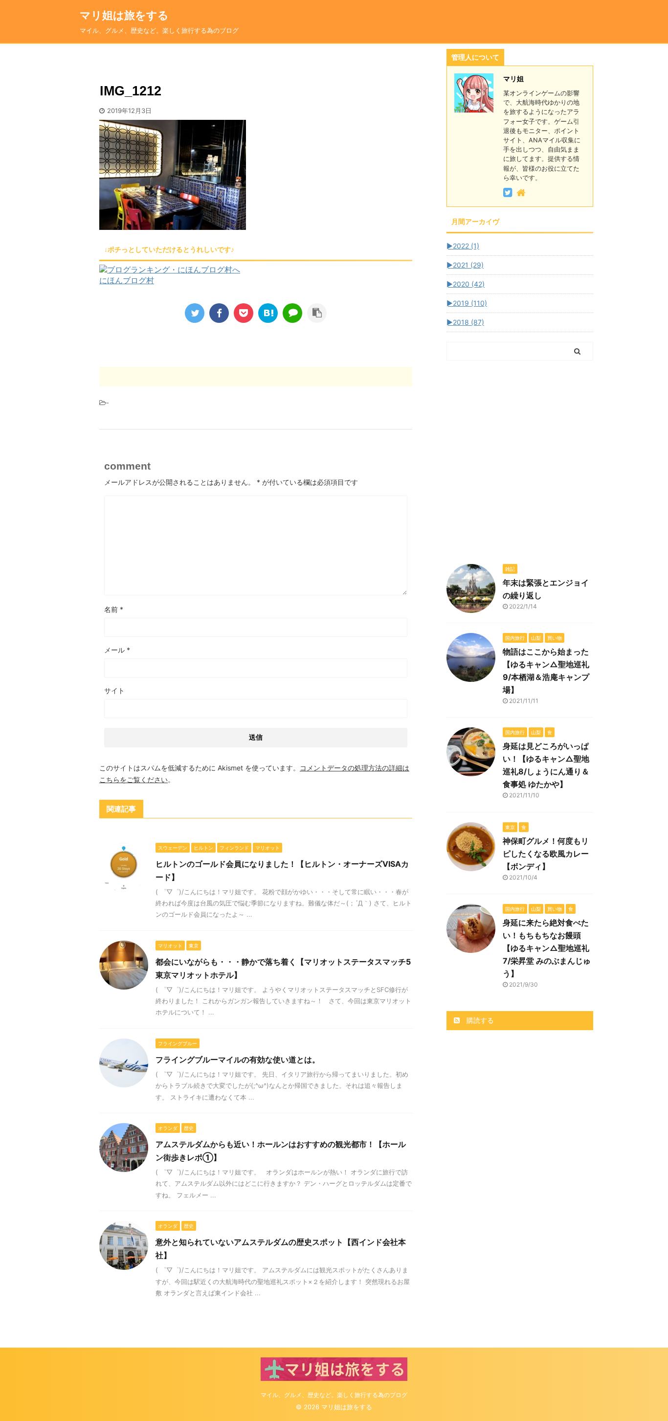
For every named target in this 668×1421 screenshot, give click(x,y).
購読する (479, 1020)
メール (117, 650)
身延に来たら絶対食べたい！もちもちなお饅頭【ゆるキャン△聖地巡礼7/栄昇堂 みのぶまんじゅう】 (547, 948)
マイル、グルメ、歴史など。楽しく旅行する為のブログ (334, 1394)
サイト (114, 690)
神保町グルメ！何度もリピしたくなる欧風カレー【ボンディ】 (546, 853)
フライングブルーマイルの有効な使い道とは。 (238, 1059)
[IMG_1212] (268, 313)
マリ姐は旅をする (140, 15)
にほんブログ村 (126, 280)
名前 (113, 609)
